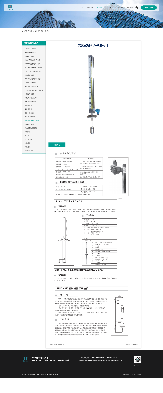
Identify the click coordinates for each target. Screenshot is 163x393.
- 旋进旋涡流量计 (29, 116)
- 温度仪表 (27, 132)
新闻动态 (120, 7)
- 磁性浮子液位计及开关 (31, 120)
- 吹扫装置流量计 (29, 75)
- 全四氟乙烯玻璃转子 (31, 83)
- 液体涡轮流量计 (29, 113)
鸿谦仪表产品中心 (31, 43)
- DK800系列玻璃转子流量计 (33, 79)
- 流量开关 (27, 147)
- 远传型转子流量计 (30, 52)
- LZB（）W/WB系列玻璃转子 (33, 71)
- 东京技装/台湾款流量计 (31, 86)
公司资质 (110, 7)
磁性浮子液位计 (59, 344)
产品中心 (100, 7)
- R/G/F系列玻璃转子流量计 (32, 60)
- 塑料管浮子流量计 (30, 101)
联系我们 (130, 7)
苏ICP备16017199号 (134, 374)
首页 (82, 7)
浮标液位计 (134, 344)
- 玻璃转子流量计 (29, 56)
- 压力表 (26, 135)
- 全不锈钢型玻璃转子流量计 (33, 67)
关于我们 (90, 7)
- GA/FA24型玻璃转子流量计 (33, 64)
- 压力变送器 (28, 139)
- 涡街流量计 (28, 109)
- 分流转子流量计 (29, 94)
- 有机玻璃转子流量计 (31, 98)
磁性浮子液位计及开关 (42, 31)
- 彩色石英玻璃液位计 (31, 128)
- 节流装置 (27, 143)
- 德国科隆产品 (28, 150)
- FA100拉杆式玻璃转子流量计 (33, 90)
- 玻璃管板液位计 (29, 124)
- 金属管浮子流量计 (30, 49)
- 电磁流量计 (28, 105)
